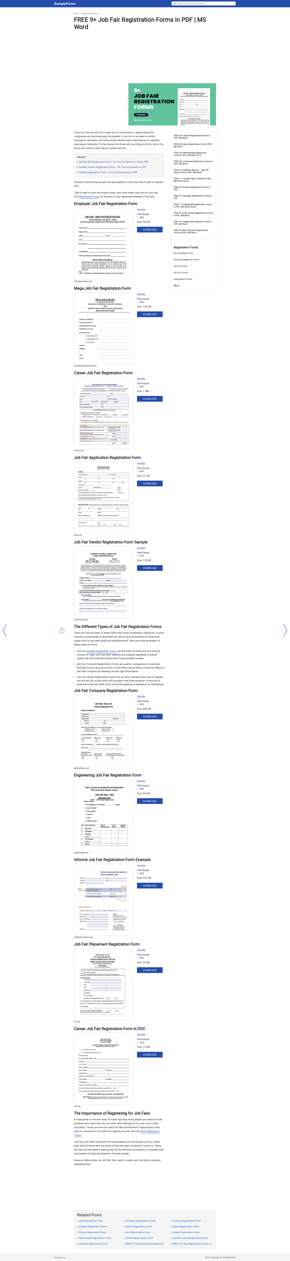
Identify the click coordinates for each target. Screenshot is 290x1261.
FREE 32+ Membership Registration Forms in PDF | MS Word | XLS (190, 154)
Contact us (59, 1257)
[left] (5, 630)
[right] (285, 630)
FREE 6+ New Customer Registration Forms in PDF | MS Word (191, 231)
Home (76, 13)
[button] (193, 285)
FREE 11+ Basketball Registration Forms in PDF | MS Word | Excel (192, 205)
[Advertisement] (145, 57)
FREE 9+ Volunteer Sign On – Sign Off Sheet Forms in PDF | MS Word (191, 171)
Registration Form (89, 196)
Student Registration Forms (102, 651)
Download (150, 229)
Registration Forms (90, 13)
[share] (62, 630)
